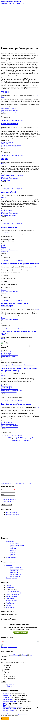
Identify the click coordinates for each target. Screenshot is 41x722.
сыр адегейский (8, 192)
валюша (3, 163)
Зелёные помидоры (9, 701)
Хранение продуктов (16, 569)
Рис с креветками (9, 124)
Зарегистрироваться (9, 499)
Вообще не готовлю (10, 678)
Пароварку (7, 672)
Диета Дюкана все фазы (8, 356)
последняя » (27, 440)
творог (4, 159)
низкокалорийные (11, 589)
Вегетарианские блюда (8, 424)
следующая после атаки (8, 392)
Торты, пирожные (6, 387)
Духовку (6, 674)
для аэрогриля (10, 598)
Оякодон (5, 92)
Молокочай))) (7, 699)
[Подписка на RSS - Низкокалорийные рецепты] (16, 483)
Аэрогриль (7, 669)
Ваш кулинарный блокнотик (20, 624)
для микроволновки (12, 600)
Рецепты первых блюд (17, 545)
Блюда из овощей (6, 422)
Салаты (3, 248)
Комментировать (17, 120)
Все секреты (9, 565)
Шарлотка (6, 693)
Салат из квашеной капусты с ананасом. (20, 263)
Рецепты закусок (15, 543)
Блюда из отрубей (7, 352)
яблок (3, 245)
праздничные (10, 587)
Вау (4, 705)
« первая (8, 437)
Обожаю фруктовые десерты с (12, 707)
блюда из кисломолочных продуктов (12, 175)
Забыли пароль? (8, 501)
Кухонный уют (14, 572)
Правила (4, 3)
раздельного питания (12, 594)
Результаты (8, 686)
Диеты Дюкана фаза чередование (12, 390)
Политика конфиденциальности (18, 714)
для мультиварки (11, 602)
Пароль (4, 494)
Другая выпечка (6, 353)
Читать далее (6, 120)
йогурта (3, 247)
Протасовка (4, 251)
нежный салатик (9, 227)
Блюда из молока (6, 210)
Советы (18, 3)
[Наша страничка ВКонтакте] (14, 655)
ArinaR (37, 309)
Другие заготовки (6, 177)
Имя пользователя (8, 490)
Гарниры (13, 548)
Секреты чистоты (15, 574)
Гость (36, 267)
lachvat (37, 407)
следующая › (16, 440)
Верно (5, 703)
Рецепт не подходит (9, 708)
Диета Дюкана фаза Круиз (9, 427)
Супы (3, 318)
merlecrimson (5, 232)
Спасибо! (6, 697)
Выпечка (13, 552)
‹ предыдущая (19, 437)
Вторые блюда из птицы (8, 108)
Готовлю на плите (9, 676)
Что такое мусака (8, 710)
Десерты (13, 550)
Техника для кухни (11, 578)
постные (8, 585)
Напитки (12, 554)
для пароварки (10, 603)
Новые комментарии (12, 514)
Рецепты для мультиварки (9, 647)
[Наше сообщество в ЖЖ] (29, 655)
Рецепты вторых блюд (17, 547)
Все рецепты (10, 541)
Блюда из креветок (7, 142)
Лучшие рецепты (11, 557)
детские (8, 605)
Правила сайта (5, 714)
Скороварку (7, 667)
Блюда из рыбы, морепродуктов (11, 145)
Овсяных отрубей (6, 386)
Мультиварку (8, 665)
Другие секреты (15, 576)
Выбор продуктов (15, 567)
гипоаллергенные (11, 596)
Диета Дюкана (5, 180)
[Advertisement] (20, 24)
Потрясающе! (7, 695)
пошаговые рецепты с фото (14, 593)
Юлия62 (3, 338)
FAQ (23, 3)
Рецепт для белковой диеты (10, 112)
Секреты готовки (15, 570)
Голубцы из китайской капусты (16, 404)
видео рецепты (10, 607)
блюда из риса (5, 143)
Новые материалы (11, 512)
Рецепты (11, 3)
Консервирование (15, 556)
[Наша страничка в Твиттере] (23, 655)
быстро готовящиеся (12, 591)
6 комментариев (17, 365)
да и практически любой (8, 215)
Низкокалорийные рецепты (9, 110)
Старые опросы (10, 684)
